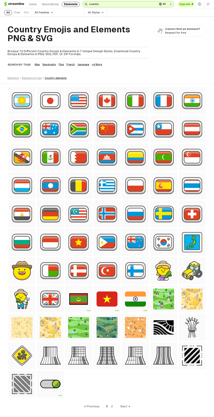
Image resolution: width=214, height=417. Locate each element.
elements (71, 4)
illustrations (50, 4)
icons (33, 4)
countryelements (56, 78)
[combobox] (121, 4)
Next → (125, 406)
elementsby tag (32, 78)
